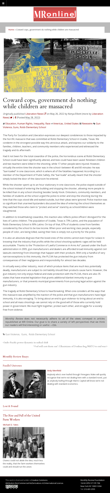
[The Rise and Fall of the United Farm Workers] (23, 442)
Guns (16, 127)
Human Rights (25, 123)
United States (71, 123)
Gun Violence (12, 334)
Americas (58, 123)
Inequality (39, 123)
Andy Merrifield (54, 370)
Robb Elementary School (33, 127)
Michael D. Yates (10, 424)
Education (10, 123)
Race (47, 123)
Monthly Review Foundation (92, 480)
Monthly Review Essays (16, 356)
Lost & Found (10, 406)
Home (11, 29)
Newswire (87, 123)
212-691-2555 (89, 489)
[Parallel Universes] (24, 384)
